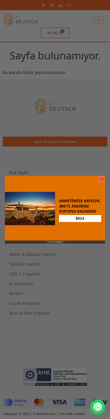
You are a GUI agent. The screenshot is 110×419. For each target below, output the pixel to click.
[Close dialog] (102, 179)
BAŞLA (80, 218)
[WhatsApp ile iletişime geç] (98, 407)
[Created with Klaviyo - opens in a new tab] (55, 241)
